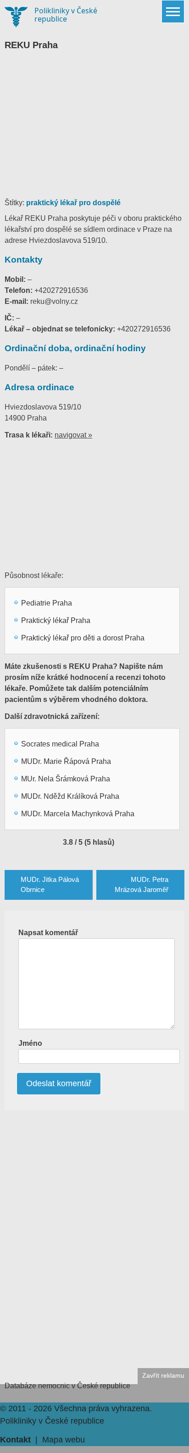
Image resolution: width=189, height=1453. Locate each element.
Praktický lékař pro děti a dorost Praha (83, 638)
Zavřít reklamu (163, 1375)
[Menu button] (172, 11)
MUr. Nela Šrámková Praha (65, 779)
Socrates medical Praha (60, 744)
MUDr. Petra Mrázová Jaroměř (141, 884)
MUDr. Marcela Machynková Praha (77, 814)
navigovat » (73, 435)
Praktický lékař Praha (55, 620)
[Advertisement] (94, 128)
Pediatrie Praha (46, 603)
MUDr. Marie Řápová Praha (66, 761)
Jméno (30, 1043)
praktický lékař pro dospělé (73, 203)
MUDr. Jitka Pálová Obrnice (50, 884)
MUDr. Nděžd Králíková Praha (70, 796)
